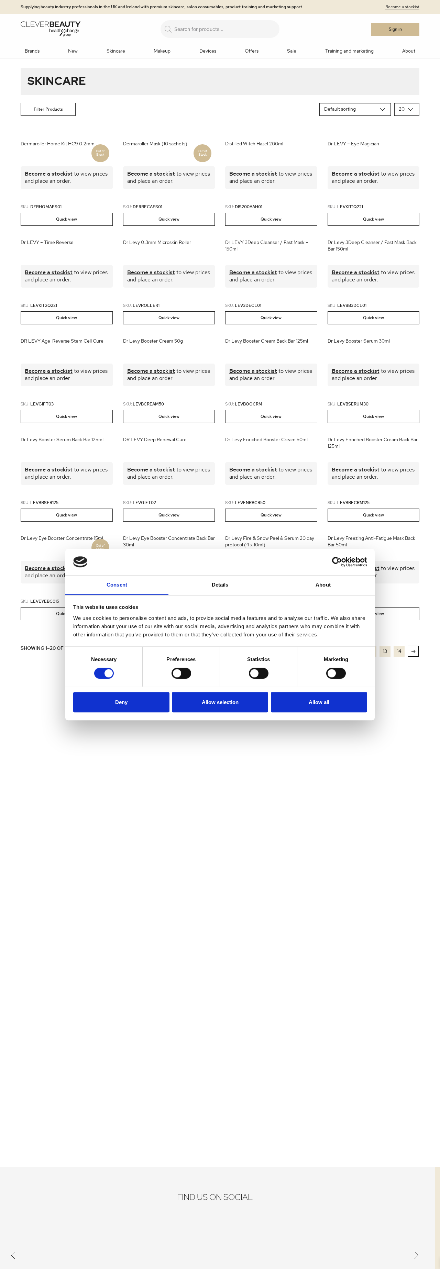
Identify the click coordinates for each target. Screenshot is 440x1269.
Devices (207, 51)
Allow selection (220, 702)
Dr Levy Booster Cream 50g (153, 341)
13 (385, 651)
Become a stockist (402, 7)
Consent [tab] (117, 585)
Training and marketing (349, 51)
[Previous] (13, 1256)
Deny (121, 702)
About (408, 51)
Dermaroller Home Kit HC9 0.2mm (58, 144)
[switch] (181, 673)
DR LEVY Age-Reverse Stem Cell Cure (62, 341)
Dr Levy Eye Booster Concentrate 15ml (62, 538)
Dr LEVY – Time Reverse (47, 242)
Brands (32, 51)
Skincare (116, 51)
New (73, 51)
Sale (291, 51)
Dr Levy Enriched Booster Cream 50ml (266, 439)
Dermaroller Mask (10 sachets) (155, 144)
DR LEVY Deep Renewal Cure (155, 439)
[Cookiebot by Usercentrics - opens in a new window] (337, 562)
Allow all (319, 702)
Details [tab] (220, 585)
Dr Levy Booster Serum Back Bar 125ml (62, 439)
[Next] (416, 1256)
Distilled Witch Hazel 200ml (254, 144)
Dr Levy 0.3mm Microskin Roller (157, 242)
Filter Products (48, 109)
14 (399, 651)
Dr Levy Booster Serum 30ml (359, 341)
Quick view (66, 219)
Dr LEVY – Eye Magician (353, 144)
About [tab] (323, 585)
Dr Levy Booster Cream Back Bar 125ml (266, 341)
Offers (251, 51)
